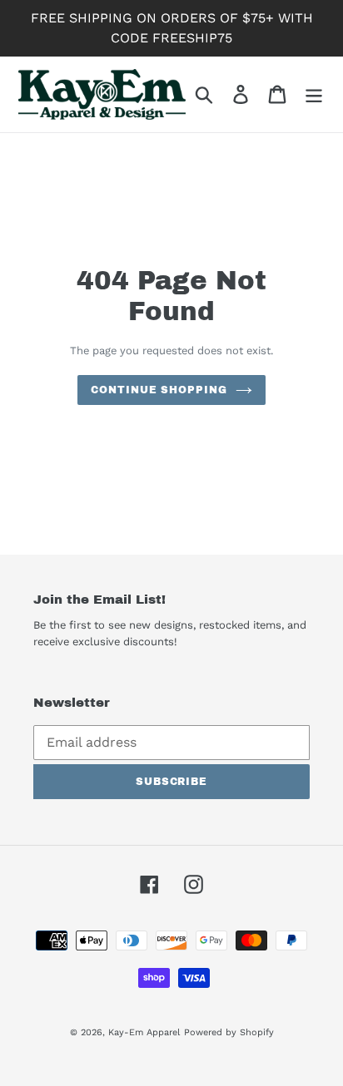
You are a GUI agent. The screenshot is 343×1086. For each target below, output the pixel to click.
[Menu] (314, 94)
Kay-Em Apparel (144, 1032)
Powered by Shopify (229, 1032)
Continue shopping (159, 390)
